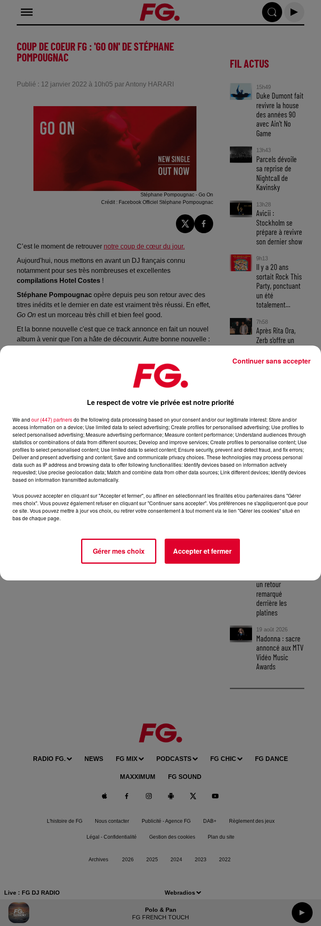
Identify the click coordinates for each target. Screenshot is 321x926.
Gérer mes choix (119, 551)
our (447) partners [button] (51, 419)
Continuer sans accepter (271, 361)
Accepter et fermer (202, 551)
